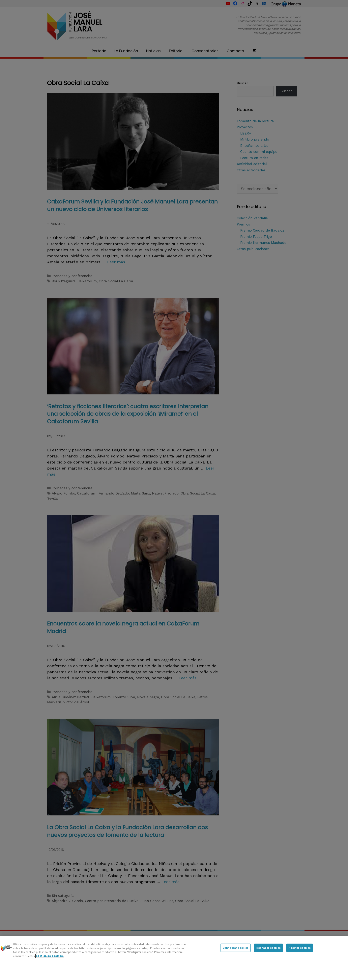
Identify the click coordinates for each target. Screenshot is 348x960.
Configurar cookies (235, 947)
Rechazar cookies (268, 947)
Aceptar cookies (300, 947)
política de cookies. (50, 955)
